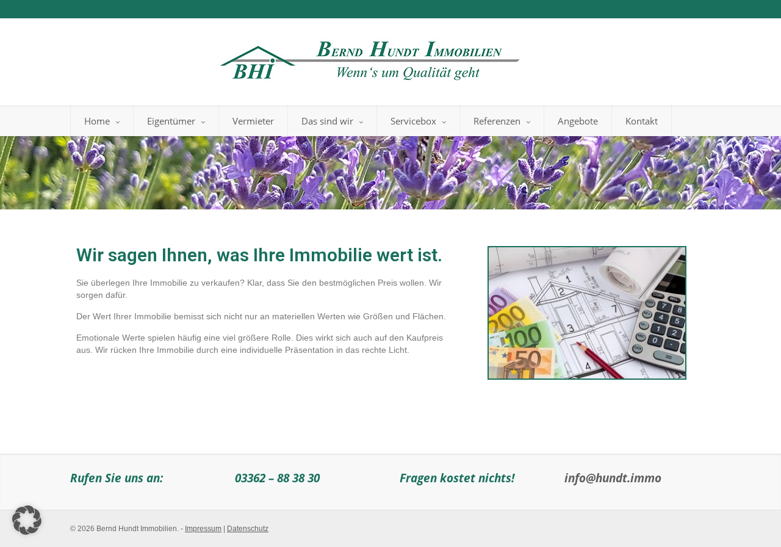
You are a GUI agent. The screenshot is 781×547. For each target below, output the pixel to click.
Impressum (203, 528)
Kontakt (641, 121)
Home (97, 121)
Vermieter (253, 121)
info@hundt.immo (612, 477)
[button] (27, 520)
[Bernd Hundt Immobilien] (367, 57)
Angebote (578, 121)
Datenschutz (247, 528)
